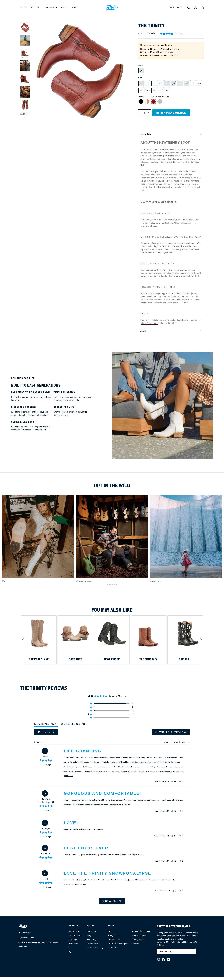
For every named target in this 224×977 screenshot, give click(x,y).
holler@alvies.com (26, 937)
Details (143, 330)
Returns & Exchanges (117, 943)
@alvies (5, 581)
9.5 (199, 83)
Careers (135, 943)
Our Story (91, 931)
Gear (71, 947)
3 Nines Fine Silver (159, 101)
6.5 (160, 83)
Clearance (51, 7)
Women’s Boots (75, 935)
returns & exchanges (149, 323)
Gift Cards (73, 943)
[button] (172, 33)
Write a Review (174, 733)
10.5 (147, 90)
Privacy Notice (138, 939)
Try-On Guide (114, 939)
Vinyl (71, 952)
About (64, 7)
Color (153, 96)
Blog (89, 935)
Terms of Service (139, 935)
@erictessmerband (83, 581)
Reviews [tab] (46, 724)
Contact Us (113, 947)
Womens (35, 7)
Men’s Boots (74, 931)
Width (141, 65)
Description (145, 134)
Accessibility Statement (142, 931)
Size (140, 78)
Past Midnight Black (141, 101)
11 (154, 90)
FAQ (110, 931)
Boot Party (91, 939)
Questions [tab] (74, 724)
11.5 (161, 90)
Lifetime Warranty (95, 947)
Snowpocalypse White (147, 101)
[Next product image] (25, 117)
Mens (23, 7)
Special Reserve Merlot (153, 101)
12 (167, 90)
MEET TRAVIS (176, 7)
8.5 (186, 83)
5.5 (147, 83)
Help (74, 7)
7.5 (173, 83)
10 (141, 90)
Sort (167, 742)
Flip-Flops (73, 939)
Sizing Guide (113, 935)
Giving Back (92, 943)
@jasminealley (155, 581)
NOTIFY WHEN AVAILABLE (171, 112)
